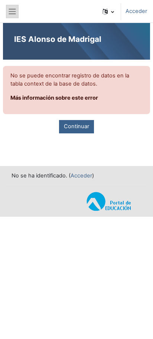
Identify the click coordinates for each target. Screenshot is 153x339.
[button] (108, 11)
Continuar (76, 126)
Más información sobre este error (54, 97)
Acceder (136, 11)
